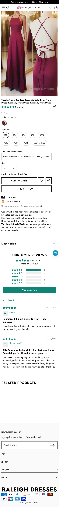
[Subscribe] (52, 445)
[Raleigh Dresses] (29, 8)
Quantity (4, 163)
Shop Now (43, 2)
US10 (42, 135)
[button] (55, 259)
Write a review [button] (29, 289)
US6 (23, 135)
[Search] (8, 7)
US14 (15, 142)
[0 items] (56, 7)
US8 (32, 135)
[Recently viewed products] (55, 253)
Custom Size (39, 142)
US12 (5, 142)
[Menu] (3, 7)
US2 (5, 135)
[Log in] (49, 7)
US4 (14, 135)
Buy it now (26, 188)
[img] (9, 307)
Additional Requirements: (12, 151)
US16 (25, 142)
